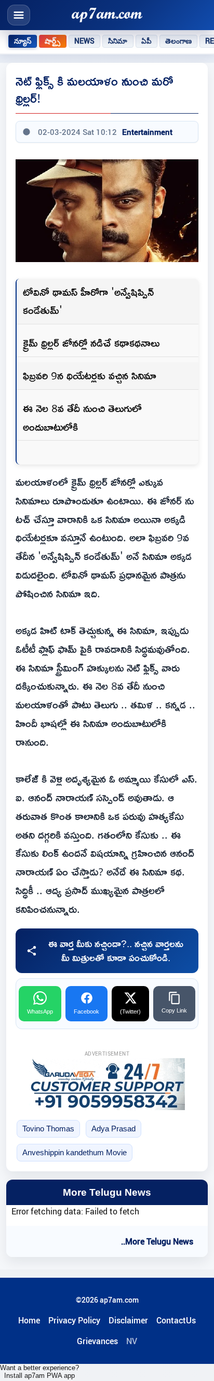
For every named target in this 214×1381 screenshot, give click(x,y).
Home (29, 1320)
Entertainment (147, 132)
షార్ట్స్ (52, 41)
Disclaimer (128, 1320)
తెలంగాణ (178, 41)
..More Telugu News (157, 1241)
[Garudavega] (107, 1084)
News (84, 41)
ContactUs (176, 1320)
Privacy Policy (74, 1320)
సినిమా (117, 41)
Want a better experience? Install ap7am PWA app (39, 1371)
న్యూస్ (22, 41)
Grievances (97, 1341)
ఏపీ (146, 41)
